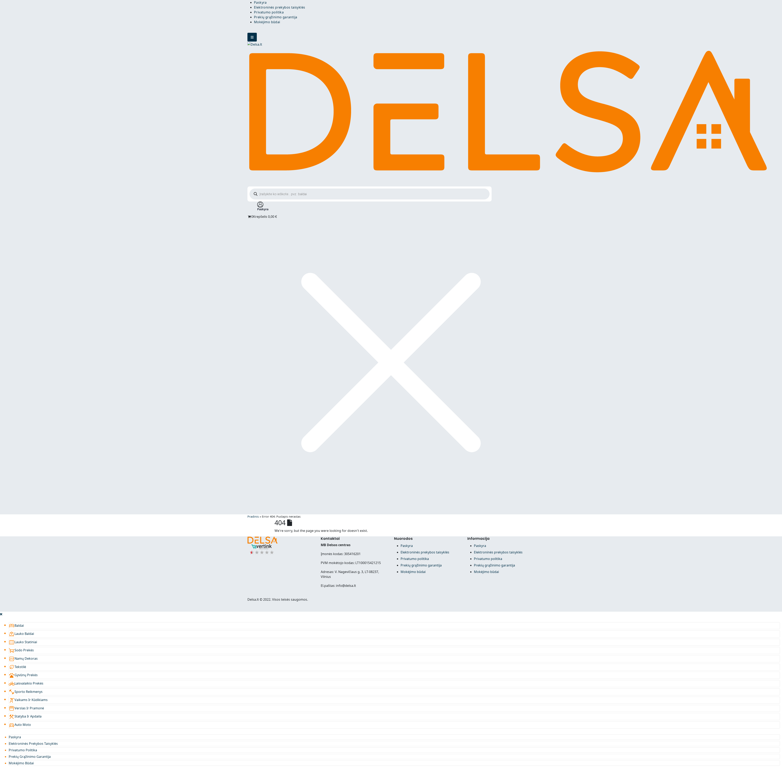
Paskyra (260, 2)
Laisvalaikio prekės (26, 683)
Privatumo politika (269, 12)
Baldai (16, 625)
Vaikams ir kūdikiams (28, 700)
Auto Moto (20, 724)
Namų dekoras (23, 658)
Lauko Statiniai (23, 642)
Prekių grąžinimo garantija (275, 17)
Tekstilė (17, 667)
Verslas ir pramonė (26, 708)
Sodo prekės (21, 650)
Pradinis (253, 516)
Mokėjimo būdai (267, 22)
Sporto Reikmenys (26, 691)
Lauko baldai (21, 633)
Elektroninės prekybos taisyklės (279, 7)
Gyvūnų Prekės (23, 675)
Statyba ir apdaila (25, 716)
